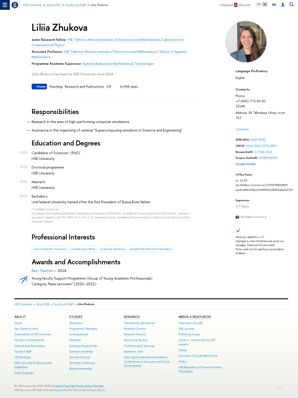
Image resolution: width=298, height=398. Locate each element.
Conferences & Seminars (139, 346)
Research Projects (135, 334)
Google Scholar (246, 164)
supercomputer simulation (50, 249)
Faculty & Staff (22, 351)
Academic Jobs (133, 351)
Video (182, 361)
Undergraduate (78, 334)
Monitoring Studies (135, 340)
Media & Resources (195, 316)
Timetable (242, 129)
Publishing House (189, 334)
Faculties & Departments (29, 340)
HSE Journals (186, 328)
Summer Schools (79, 357)
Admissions (76, 323)
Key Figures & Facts (26, 328)
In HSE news (129, 86)
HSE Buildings (22, 357)
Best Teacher (42, 270)
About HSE (42, 304)
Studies (75, 316)
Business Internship (80, 368)
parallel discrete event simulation (151, 249)
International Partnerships (29, 346)
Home (41, 86)
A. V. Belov (242, 206)
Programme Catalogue (83, 328)
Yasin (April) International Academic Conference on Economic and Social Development (147, 361)
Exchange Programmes (83, 346)
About (20, 316)
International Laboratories (139, 323)
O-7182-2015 (263, 152)
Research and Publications (84, 86)
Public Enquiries (24, 373)
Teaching (55, 86)
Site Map (98, 386)
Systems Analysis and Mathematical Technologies (118, 63)
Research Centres (135, 328)
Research (132, 316)
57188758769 (268, 158)
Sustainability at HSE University (32, 334)
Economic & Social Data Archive (198, 355)
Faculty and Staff (63, 304)
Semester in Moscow (82, 363)
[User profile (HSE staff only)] (282, 5)
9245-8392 (258, 140)
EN (265, 4)
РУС (259, 4)
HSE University (23, 304)
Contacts (56, 386)
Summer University (80, 351)
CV (108, 86)
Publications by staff (191, 323)
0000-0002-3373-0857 (261, 146)
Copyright (69, 386)
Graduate (75, 340)
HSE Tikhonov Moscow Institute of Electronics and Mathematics (113, 39)
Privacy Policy (84, 386)
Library (183, 350)
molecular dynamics (112, 249)
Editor (279, 387)
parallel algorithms (83, 249)
